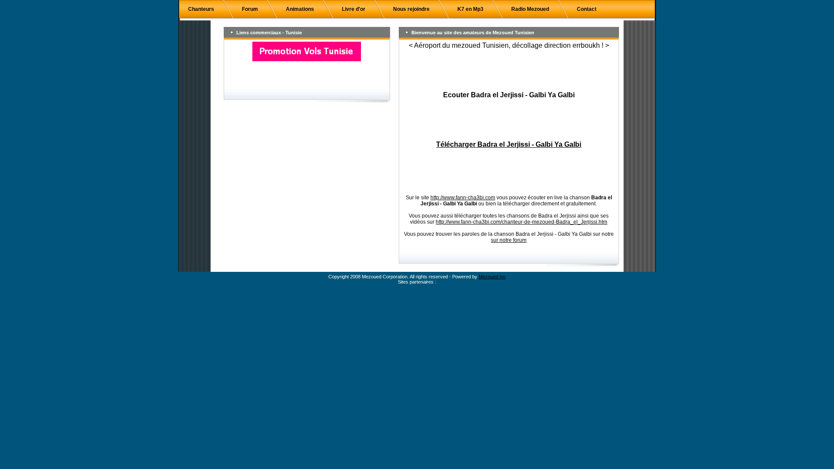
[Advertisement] (508, 70)
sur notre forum (508, 240)
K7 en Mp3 (470, 9)
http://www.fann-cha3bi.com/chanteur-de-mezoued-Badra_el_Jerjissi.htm (521, 222)
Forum (250, 9)
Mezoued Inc (492, 276)
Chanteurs (201, 9)
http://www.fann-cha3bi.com (462, 198)
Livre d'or (353, 9)
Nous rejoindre (411, 9)
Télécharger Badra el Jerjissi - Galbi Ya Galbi (508, 144)
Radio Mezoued (530, 9)
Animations (300, 9)
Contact (586, 9)
